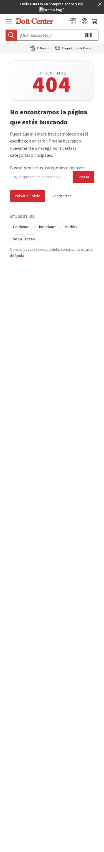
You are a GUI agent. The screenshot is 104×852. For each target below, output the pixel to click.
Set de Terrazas (24, 239)
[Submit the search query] (11, 35)
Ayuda (19, 255)
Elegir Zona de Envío (76, 48)
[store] (73, 21)
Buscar (83, 177)
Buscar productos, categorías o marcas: (47, 168)
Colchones (21, 227)
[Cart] (95, 21)
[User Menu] (85, 21)
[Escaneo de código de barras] (88, 35)
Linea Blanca (47, 227)
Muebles (71, 227)
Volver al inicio (27, 196)
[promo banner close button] (99, 4)
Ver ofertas (61, 196)
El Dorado (43, 48)
